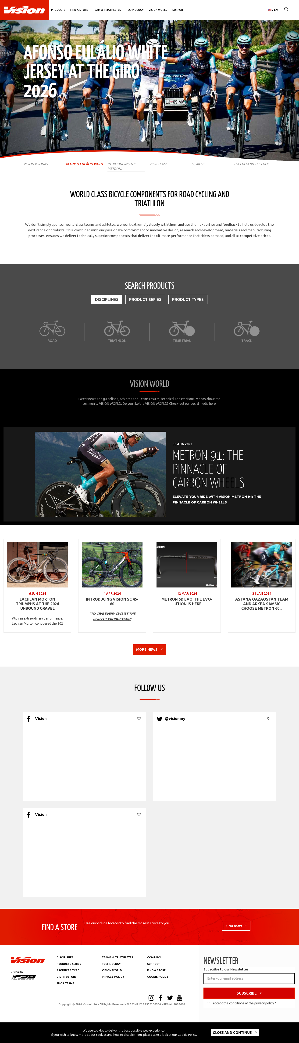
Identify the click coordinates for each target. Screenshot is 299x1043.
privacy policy (264, 1003)
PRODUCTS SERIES (69, 964)
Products (58, 9)
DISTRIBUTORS (66, 976)
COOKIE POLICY (157, 976)
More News (147, 649)
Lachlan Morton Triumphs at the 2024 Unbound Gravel (37, 603)
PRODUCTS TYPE (68, 970)
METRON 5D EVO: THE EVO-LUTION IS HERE (187, 601)
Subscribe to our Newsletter (225, 969)
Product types (188, 299)
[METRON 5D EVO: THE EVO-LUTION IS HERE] (187, 565)
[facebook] (160, 998)
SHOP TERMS (65, 983)
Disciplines (106, 299)
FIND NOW (234, 926)
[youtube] (179, 998)
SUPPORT (153, 964)
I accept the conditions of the (244, 1003)
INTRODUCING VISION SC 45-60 (112, 601)
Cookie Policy (187, 1034)
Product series (145, 299)
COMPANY (154, 957)
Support (178, 9)
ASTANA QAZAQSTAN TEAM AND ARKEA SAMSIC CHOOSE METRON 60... (261, 603)
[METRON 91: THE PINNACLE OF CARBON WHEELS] (100, 474)
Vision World (158, 9)
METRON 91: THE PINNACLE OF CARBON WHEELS (208, 468)
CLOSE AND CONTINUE (233, 1032)
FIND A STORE (156, 970)
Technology (135, 9)
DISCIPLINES (65, 957)
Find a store (79, 9)
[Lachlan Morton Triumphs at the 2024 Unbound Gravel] (37, 565)
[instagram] (151, 998)
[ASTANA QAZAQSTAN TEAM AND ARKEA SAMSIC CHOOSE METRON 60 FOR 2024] (261, 565)
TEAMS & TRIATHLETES (117, 957)
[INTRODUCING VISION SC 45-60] (112, 565)
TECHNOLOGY (111, 964)
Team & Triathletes (107, 9)
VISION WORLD (112, 970)
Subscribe (247, 993)
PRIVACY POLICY (113, 976)
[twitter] (170, 998)
